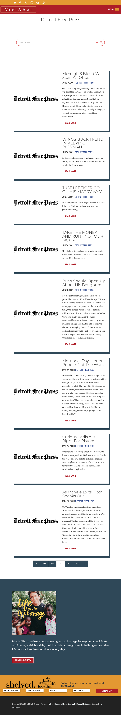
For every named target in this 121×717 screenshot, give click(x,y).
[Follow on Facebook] (20, 2)
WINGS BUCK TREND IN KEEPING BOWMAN (82, 143)
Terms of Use (61, 704)
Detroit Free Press (85, 82)
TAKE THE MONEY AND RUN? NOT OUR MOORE (82, 236)
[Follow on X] (25, 2)
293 (68, 563)
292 (60, 563)
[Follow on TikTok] (43, 2)
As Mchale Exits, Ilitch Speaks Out (82, 494)
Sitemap (86, 704)
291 (52, 563)
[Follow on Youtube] (37, 2)
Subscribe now (23, 660)
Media (79, 704)
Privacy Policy (47, 704)
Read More (70, 123)
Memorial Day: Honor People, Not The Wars (82, 362)
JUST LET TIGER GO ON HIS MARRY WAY (82, 189)
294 (77, 563)
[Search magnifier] (101, 42)
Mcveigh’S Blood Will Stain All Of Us (82, 75)
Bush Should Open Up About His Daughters (84, 283)
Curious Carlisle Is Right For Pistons (78, 439)
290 (44, 563)
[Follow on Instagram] (31, 2)
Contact (71, 704)
